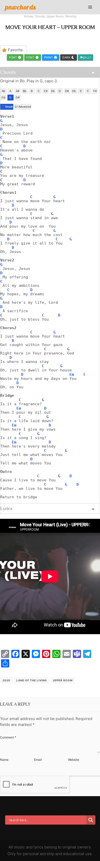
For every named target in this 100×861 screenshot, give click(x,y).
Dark (66, 57)
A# (17, 91)
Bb (24, 91)
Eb (74, 91)
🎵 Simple (7, 106)
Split (85, 57)
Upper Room (55, 16)
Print (49, 57)
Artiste (28, 16)
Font (13, 57)
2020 (6, 680)
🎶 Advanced (22, 106)
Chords (40, 16)
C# (45, 91)
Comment (8, 737)
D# (67, 91)
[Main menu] (90, 7)
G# (17, 97)
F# (95, 91)
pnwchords (20, 7)
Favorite (15, 49)
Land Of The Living (31, 680)
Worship (70, 16)
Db (53, 91)
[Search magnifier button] (90, 820)
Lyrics (6, 508)
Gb (3, 97)
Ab (3, 91)
